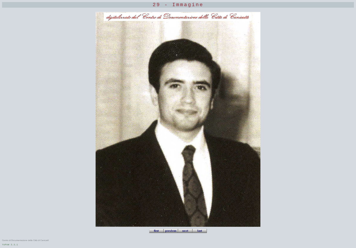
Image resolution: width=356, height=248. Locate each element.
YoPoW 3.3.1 (10, 244)
